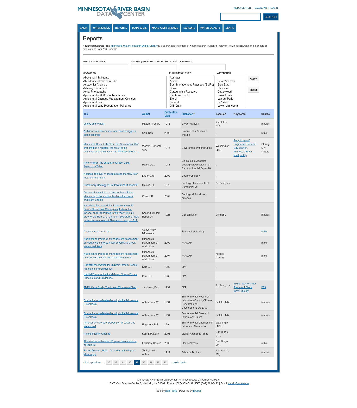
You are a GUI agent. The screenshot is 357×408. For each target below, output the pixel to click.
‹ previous (95, 362)
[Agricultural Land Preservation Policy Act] (125, 106)
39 (158, 362)
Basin (83, 27)
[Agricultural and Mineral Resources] (125, 95)
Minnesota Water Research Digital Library (134, 45)
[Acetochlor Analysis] (125, 85)
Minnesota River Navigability (243, 153)
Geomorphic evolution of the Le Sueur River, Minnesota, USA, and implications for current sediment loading (108, 195)
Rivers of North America (97, 333)
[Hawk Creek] (231, 95)
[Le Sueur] (231, 102)
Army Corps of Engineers (242, 142)
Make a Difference (165, 27)
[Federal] (191, 102)
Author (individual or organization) (154, 61)
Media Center (242, 7)
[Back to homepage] (113, 18)
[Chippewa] (231, 88)
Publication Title (94, 61)
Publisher (187, 114)
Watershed (224, 73)
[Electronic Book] (191, 95)
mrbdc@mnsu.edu (238, 383)
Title (86, 114)
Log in (274, 7)
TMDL (237, 283)
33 (115, 362)
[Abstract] (191, 78)
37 (144, 362)
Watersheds (101, 27)
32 (108, 362)
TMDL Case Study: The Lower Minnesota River (110, 287)
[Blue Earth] (231, 85)
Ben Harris (171, 390)
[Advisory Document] (125, 88)
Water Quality (210, 27)
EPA (263, 287)
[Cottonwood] (231, 92)
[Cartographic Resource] (191, 92)
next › (176, 362)
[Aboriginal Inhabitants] (125, 78)
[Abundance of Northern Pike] (125, 81)
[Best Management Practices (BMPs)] (191, 85)
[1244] (231, 78)
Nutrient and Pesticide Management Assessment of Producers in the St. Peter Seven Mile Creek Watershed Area (111, 242)
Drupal (197, 390)
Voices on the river (94, 123)
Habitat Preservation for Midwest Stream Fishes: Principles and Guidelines (110, 266)
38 (151, 362)
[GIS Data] (191, 106)
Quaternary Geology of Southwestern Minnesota (111, 185)
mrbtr (264, 231)
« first (86, 362)
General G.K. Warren (245, 145)
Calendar (261, 7)
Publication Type (180, 73)
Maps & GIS (139, 27)
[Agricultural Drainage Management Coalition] (125, 99)
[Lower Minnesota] (231, 106)
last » (184, 362)
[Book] (191, 88)
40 (165, 362)
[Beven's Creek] (231, 81)
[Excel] (191, 99)
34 (122, 362)
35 (130, 362)
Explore (189, 27)
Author (146, 114)
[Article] (191, 81)
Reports (121, 27)
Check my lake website (96, 231)
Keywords (89, 73)
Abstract (186, 61)
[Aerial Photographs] (125, 92)
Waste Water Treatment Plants (245, 285)
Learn (230, 27)
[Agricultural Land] (125, 102)
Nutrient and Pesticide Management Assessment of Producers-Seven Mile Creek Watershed (111, 255)
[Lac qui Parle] (231, 99)
